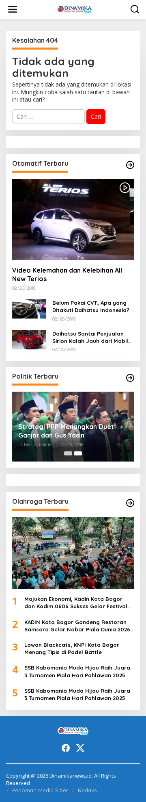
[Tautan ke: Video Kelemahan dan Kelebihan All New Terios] (73, 219)
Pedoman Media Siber (40, 790)
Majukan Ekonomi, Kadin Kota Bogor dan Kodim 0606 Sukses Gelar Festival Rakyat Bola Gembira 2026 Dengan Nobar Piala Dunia (75, 603)
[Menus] (12, 9)
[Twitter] (80, 748)
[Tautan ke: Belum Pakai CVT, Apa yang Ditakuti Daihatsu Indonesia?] (29, 308)
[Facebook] (65, 748)
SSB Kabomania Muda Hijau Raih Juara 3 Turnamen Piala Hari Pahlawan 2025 (77, 671)
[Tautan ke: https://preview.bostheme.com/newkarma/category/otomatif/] (130, 165)
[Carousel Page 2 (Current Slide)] (78, 453)
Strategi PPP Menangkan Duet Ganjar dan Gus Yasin (66, 431)
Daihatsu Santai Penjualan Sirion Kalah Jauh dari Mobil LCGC (90, 337)
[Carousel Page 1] (68, 453)
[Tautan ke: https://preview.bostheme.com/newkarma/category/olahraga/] (130, 503)
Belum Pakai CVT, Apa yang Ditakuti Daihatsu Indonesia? (90, 306)
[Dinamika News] (75, 9)
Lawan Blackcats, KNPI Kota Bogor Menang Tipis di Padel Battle (71, 648)
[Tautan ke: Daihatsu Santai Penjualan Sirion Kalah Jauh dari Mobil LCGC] (29, 339)
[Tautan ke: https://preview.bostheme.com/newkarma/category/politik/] (130, 378)
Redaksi (88, 790)
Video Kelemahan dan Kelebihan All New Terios (67, 274)
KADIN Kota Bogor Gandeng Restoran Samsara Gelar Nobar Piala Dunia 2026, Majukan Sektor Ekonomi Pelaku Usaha (78, 626)
